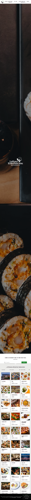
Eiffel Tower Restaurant (24, 422)
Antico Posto (24, 381)
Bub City (13, 408)
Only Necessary (26, 496)
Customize (26, 498)
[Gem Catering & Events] (5, 444)
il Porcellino (4, 462)
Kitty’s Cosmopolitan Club (15, 476)
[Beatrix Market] (15, 390)
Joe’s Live (23, 462)
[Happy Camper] (25, 444)
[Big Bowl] (25, 390)
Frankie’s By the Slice (25, 436)
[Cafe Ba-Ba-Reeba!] (25, 403)
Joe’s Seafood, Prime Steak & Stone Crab (4, 477)
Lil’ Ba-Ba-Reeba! (5, 491)
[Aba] (15, 376)
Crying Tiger (4, 421)
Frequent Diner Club (22, 1)
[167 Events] (5, 376)
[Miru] (15, 486)
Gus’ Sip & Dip (14, 449)
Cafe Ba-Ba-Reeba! (25, 408)
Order (16, 383)
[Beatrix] (5, 390)
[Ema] (15, 431)
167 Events (3, 381)
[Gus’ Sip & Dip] (15, 444)
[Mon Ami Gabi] (25, 486)
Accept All (26, 495)
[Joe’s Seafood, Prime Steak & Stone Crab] (5, 471)
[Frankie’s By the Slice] (25, 431)
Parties (28, 1)
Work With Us (23, 2)
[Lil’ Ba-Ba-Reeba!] (5, 486)
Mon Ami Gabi (24, 491)
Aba (12, 381)
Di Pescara (14, 421)
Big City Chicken (5, 408)
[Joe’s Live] (25, 458)
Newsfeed (10, 2)
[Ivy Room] (15, 458)
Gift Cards (15, 1)
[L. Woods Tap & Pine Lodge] (25, 471)
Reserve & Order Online (8, 1)
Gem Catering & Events (4, 450)
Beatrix (3, 394)
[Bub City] (15, 403)
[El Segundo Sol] (5, 431)
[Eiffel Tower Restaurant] (25, 417)
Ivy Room (13, 462)
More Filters (23, 369)
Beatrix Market (14, 394)
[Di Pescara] (15, 417)
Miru (12, 491)
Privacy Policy (14, 497)
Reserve (13, 383)
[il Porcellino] (5, 458)
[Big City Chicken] (5, 403)
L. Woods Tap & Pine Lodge (25, 476)
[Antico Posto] (25, 376)
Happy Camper (24, 449)
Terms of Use (19, 497)
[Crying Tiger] (5, 417)
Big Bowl (23, 394)
